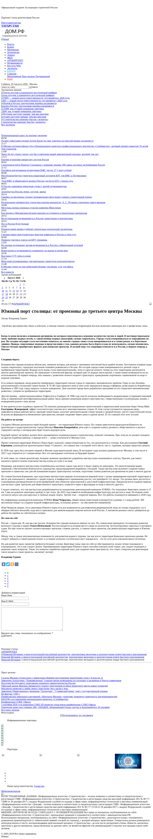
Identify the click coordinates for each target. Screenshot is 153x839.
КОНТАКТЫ (14, 781)
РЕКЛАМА (13, 775)
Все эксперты (8, 124)
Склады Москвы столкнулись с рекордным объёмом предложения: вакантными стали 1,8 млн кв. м (52, 678)
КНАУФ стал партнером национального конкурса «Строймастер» (35, 699)
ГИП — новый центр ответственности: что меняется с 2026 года (34, 100)
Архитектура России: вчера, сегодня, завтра (23, 191)
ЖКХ (10, 57)
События (11, 73)
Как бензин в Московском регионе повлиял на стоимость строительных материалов (44, 213)
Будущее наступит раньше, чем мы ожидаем (23, 116)
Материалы (13, 49)
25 (6, 297)
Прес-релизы (28, 76)
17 (3, 294)
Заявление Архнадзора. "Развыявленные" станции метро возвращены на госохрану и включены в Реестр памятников (61, 680)
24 (3, 297)
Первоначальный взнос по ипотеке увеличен (24, 135)
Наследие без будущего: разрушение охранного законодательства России (38, 683)
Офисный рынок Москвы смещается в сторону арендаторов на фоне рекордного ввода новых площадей (54, 686)
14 (17, 291)
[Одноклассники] (12, 564)
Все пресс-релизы (10, 710)
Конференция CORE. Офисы (16, 702)
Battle (10, 79)
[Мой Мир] (16, 564)
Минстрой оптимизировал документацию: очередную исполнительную (38, 261)
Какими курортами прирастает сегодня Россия (25, 159)
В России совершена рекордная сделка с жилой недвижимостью (34, 186)
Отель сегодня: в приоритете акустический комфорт (28, 95)
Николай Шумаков (10, 659)
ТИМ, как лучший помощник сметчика (21, 111)
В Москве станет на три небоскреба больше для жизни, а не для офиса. (37, 266)
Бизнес (10, 47)
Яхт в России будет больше (15, 224)
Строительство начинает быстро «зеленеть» (23, 122)
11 (6, 291)
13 (14, 291)
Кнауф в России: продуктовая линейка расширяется (27, 106)
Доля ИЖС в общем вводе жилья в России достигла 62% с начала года (37, 181)
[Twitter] (8, 564)
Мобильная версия (10, 791)
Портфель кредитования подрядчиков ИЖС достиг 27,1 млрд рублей (36, 170)
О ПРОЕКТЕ (14, 773)
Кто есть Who (14, 65)
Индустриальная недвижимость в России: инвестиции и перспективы (37, 218)
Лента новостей (9, 130)
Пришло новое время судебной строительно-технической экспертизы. (37, 229)
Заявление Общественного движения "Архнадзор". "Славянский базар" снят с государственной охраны (54, 691)
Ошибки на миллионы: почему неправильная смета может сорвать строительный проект (46, 197)
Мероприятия (14, 76)
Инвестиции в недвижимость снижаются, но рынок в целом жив (34, 250)
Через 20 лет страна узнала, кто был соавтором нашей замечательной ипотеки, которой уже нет (50, 154)
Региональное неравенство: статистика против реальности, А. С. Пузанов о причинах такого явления (53, 202)
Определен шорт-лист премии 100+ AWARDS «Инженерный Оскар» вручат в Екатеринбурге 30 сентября (55, 707)
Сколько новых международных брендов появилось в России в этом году (38, 234)
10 (3, 291)
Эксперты (12, 68)
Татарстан (39, 786)
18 (6, 294)
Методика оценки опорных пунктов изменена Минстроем (31, 207)
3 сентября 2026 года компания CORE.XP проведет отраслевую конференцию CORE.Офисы (48, 704)
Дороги (11, 55)
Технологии (13, 52)
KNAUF (11, 71)
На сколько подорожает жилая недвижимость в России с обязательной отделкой (42, 245)
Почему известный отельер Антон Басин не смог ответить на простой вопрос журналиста (47, 141)
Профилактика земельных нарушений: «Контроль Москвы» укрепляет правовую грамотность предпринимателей (59, 696)
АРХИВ (11, 778)
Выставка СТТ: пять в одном (16, 256)
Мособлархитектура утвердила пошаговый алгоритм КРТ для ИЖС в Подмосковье (43, 175)
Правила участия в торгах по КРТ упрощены (24, 240)
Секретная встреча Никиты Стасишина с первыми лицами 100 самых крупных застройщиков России (53, 165)
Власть (10, 44)
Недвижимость (15, 63)
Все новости (7, 272)
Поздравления (42, 76)
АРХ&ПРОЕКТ (15, 60)
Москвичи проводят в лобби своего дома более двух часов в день (34, 688)
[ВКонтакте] (3, 564)
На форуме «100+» (10, 694)
